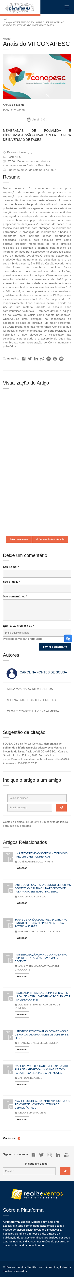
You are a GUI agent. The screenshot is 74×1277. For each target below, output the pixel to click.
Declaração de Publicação (51, 539)
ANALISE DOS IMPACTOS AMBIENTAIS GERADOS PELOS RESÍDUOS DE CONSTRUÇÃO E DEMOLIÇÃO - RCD (42, 1104)
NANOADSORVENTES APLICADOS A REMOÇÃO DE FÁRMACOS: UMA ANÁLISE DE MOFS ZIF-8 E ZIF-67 (41, 1034)
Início (5, 19)
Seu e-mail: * (11, 581)
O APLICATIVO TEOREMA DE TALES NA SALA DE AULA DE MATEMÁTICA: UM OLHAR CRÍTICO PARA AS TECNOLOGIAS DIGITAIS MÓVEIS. (42, 1069)
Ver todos (10, 1138)
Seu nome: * (11, 566)
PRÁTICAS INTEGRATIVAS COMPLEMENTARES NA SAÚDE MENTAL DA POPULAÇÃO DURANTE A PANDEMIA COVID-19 (42, 996)
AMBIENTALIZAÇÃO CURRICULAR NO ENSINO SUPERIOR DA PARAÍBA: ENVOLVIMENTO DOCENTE (41, 958)
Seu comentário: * (15, 596)
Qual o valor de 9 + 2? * (18, 625)
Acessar (22, 868)
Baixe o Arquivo (20, 539)
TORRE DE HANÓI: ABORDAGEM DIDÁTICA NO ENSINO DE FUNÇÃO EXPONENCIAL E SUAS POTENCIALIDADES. (41, 923)
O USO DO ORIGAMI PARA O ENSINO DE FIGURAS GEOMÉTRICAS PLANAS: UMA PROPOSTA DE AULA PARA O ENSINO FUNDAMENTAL (43, 888)
